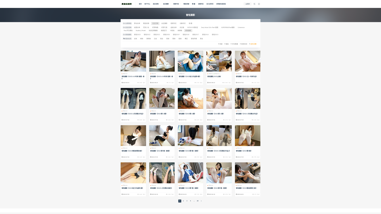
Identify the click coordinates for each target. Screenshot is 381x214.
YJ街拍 (172, 30)
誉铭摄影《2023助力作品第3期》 (133, 188)
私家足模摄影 (153, 30)
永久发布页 (210, 4)
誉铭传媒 (194, 38)
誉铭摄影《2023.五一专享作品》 (246, 76)
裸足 (186, 38)
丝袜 (135, 38)
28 (197, 201)
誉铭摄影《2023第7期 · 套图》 (189, 188)
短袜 (167, 38)
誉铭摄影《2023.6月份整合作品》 (133, 114)
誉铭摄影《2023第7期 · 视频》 (217, 188)
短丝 (161, 38)
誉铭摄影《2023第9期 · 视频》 (189, 151)
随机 (227, 44)
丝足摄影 (164, 23)
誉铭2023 (137, 34)
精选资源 (186, 4)
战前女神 (174, 27)
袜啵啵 (180, 30)
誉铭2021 (156, 34)
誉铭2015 (215, 34)
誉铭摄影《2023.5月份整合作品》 (247, 114)
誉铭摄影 (188, 30)
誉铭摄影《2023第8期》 (244, 151)
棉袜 (141, 38)
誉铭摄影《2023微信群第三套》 (246, 188)
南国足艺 (164, 30)
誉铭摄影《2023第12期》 (187, 114)
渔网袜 (148, 38)
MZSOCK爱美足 (192, 27)
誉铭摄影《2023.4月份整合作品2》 (219, 151)
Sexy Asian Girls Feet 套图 (209, 27)
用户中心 (147, 4)
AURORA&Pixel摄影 (228, 27)
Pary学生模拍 (128, 30)
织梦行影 (164, 27)
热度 (220, 44)
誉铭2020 (166, 34)
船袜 (180, 38)
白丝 (155, 38)
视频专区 (174, 23)
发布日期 (253, 44)
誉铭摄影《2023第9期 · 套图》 (160, 151)
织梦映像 (155, 27)
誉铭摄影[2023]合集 (214, 76)
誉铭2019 (176, 34)
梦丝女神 (137, 23)
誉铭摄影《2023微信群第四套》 (132, 151)
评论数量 (235, 44)
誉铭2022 (147, 34)
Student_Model (141, 30)
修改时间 (244, 44)
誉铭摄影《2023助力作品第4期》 (190, 76)
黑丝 (201, 38)
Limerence (241, 27)
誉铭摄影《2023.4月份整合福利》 (161, 188)
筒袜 (173, 38)
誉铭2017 (195, 34)
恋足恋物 (155, 23)
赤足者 (182, 27)
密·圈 (193, 4)
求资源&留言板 (221, 4)
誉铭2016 (205, 34)
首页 (140, 4)
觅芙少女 (146, 27)
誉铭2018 (186, 34)
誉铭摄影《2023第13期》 (158, 114)
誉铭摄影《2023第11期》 (215, 114)
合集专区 (201, 4)
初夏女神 (137, 27)
